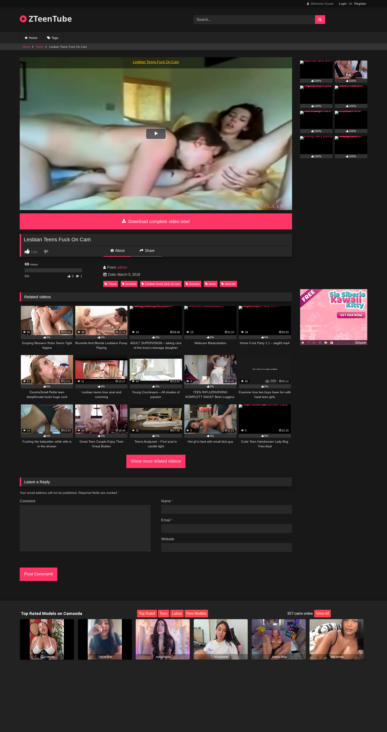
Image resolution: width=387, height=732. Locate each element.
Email (167, 520)
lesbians (194, 284)
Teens (39, 46)
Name (167, 501)
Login (343, 3)
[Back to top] (373, 718)
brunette (131, 284)
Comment (27, 501)
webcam (230, 284)
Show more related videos (156, 461)
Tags (55, 38)
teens (212, 284)
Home (33, 38)
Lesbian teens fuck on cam (162, 284)
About (119, 250)
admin (122, 267)
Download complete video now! (158, 221)
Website (167, 539)
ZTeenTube (49, 18)
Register (360, 3)
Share (149, 250)
